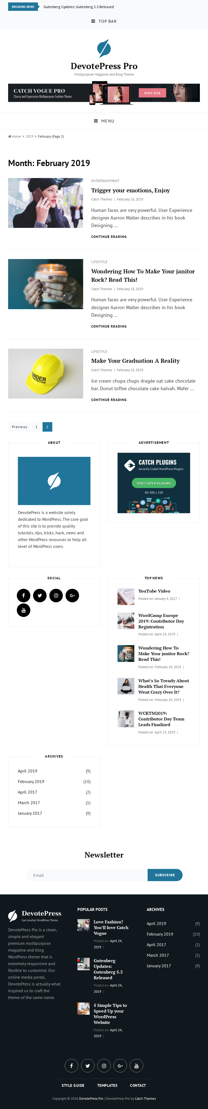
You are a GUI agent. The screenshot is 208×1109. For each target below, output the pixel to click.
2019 (29, 136)
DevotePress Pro (104, 66)
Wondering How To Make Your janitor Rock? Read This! (163, 653)
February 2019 (31, 781)
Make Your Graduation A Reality (135, 360)
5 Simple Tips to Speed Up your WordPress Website (110, 1013)
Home (14, 136)
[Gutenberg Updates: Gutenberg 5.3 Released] (83, 963)
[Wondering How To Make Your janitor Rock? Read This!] (126, 653)
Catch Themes (101, 199)
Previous (19, 427)
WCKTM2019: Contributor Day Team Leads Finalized (161, 719)
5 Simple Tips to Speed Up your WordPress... (78, 6)
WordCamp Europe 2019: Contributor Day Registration (161, 621)
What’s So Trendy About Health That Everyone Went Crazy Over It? (163, 686)
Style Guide (73, 1085)
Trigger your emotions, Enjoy (130, 190)
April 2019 (27, 771)
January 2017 (30, 813)
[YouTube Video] (126, 596)
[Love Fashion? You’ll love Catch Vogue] (83, 924)
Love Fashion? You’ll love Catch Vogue (111, 927)
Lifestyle (99, 262)
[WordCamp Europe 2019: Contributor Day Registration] (126, 620)
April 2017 (27, 792)
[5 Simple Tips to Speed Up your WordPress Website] (83, 1008)
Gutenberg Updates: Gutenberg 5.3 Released (108, 969)
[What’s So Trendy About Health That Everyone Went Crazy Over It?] (126, 685)
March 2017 (29, 802)
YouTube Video (154, 591)
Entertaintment (105, 181)
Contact (138, 1085)
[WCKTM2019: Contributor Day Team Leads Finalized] (126, 718)
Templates (107, 1085)
